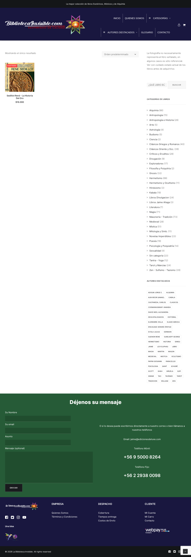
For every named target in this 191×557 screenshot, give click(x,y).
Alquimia (153, 110)
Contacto (149, 520)
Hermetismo (155, 178)
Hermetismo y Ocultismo (162, 182)
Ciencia (153, 139)
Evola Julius (154, 332)
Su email (9, 424)
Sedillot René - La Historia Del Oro (20, 96)
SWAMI (151, 376)
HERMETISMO (153, 342)
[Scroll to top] (185, 551)
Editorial (172, 317)
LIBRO (174, 347)
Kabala (152, 192)
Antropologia (156, 115)
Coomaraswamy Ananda (159, 307)
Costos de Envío (106, 520)
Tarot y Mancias (157, 265)
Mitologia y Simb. (158, 231)
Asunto (9, 436)
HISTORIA (167, 342)
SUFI (179, 371)
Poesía (153, 241)
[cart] (184, 24)
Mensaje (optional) (15, 448)
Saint (164, 366)
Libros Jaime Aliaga (159, 202)
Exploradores (156, 163)
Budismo (154, 134)
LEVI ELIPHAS (162, 347)
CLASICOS (174, 302)
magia (151, 351)
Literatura (154, 207)
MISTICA (164, 356)
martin (161, 351)
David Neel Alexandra (158, 312)
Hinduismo (155, 187)
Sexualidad (155, 250)
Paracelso (170, 361)
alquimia (170, 292)
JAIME (150, 347)
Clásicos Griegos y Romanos (164, 144)
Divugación (155, 158)
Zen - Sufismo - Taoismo (162, 270)
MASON (171, 351)
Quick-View (31, 66)
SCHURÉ (174, 366)
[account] (180, 24)
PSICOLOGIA (153, 366)
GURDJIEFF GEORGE (172, 337)
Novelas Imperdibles (160, 236)
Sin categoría (156, 255)
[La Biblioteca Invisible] (45, 24)
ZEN (173, 381)
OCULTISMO (176, 356)
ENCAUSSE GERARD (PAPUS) (159, 327)
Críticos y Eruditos (159, 153)
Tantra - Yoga (156, 260)
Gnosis (153, 173)
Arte (151, 124)
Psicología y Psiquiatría (161, 246)
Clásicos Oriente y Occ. (161, 149)
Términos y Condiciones (64, 516)
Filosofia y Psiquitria (160, 168)
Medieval (154, 221)
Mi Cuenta (150, 512)
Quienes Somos (60, 512)
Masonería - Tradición (160, 216)
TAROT (179, 376)
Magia (152, 212)
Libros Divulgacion (159, 197)
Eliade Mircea (173, 322)
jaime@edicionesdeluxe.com (145, 439)
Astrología (154, 129)
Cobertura (103, 512)
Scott (151, 371)
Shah (160, 371)
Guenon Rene (154, 337)
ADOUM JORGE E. (155, 292)
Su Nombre (11, 412)
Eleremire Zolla (155, 322)
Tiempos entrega (107, 516)
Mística (153, 226)
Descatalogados (156, 317)
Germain (167, 332)
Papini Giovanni (155, 361)
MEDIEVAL (152, 356)
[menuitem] (180, 24)
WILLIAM (164, 381)
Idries (177, 342)
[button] (19, 77)
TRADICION (152, 381)
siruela (169, 371)
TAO (159, 376)
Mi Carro (149, 516)
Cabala (171, 297)
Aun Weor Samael (156, 297)
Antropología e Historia (161, 120)
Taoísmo (169, 376)
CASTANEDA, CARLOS (157, 302)
